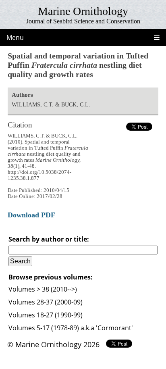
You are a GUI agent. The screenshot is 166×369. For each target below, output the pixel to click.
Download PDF (31, 215)
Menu (15, 37)
